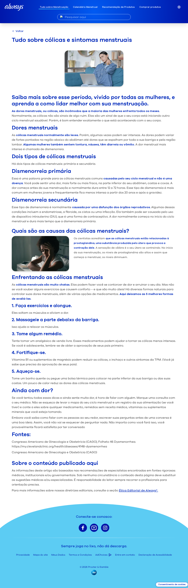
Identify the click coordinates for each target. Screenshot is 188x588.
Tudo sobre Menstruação (54, 7)
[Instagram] (105, 528)
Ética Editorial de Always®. (138, 490)
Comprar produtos (150, 7)
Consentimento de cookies (172, 584)
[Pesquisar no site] (61, 17)
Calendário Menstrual (85, 7)
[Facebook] (83, 528)
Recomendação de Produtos (118, 7)
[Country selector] (179, 7)
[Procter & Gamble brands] (94, 572)
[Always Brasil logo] (14, 7)
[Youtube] (94, 528)
